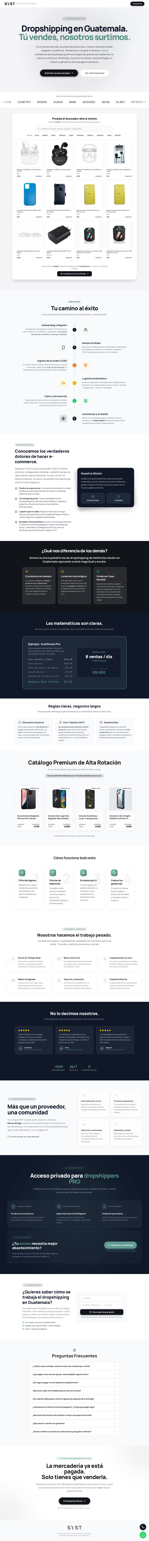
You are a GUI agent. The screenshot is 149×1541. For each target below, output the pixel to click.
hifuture (90, 135)
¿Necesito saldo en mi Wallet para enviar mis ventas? (57, 1390)
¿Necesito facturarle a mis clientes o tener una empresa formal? (62, 1415)
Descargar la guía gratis (103, 1312)
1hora (37, 135)
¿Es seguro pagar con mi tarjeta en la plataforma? (55, 1382)
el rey (53, 135)
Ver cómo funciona (94, 73)
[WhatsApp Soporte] (143, 1535)
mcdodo (118, 135)
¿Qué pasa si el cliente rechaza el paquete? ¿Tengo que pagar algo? (64, 1407)
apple (71, 135)
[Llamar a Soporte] (143, 1527)
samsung (80, 135)
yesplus (45, 135)
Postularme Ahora (72, 1501)
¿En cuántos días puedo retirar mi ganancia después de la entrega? (63, 1399)
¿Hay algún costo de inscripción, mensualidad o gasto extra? (61, 1374)
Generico (100, 135)
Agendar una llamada (122, 1245)
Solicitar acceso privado (57, 73)
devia (109, 135)
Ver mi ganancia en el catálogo (73, 274)
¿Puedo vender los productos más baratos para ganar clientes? (62, 1431)
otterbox (62, 135)
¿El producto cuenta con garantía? (49, 1423)
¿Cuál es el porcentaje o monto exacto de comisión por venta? (61, 1366)
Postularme (137, 4)
